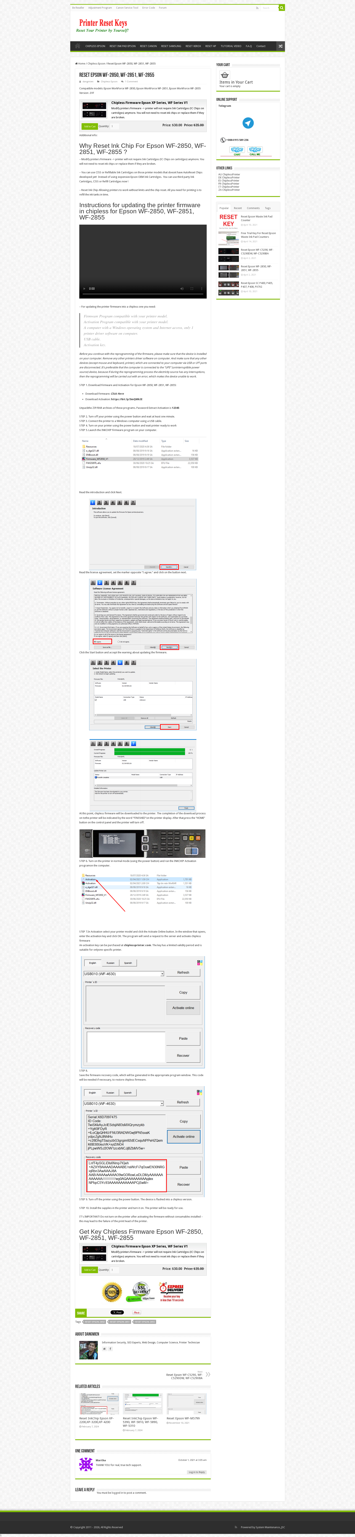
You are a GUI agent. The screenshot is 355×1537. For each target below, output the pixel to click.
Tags (268, 208)
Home (77, 45)
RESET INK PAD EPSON (123, 46)
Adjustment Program (100, 7)
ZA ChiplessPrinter (229, 189)
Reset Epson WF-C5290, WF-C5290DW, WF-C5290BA (184, 1375)
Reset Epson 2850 (95, 1322)
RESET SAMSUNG (171, 46)
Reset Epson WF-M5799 (183, 1418)
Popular (224, 208)
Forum (163, 7)
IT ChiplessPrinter (228, 186)
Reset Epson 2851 (120, 1322)
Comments (253, 208)
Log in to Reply (197, 1472)
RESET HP (210, 46)
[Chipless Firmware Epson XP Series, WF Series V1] (94, 109)
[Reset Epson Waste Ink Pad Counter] (228, 222)
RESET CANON (148, 46)
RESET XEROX (193, 46)
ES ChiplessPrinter (228, 180)
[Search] (282, 8)
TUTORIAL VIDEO (231, 46)
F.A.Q (249, 46)
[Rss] (257, 8)
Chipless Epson (96, 63)
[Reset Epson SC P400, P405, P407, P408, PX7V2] (228, 288)
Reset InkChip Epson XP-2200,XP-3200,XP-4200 (96, 1420)
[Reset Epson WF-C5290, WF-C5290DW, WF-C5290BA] (228, 255)
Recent (238, 208)
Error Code (148, 7)
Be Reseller (78, 7)
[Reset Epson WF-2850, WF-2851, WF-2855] (228, 272)
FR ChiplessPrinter (228, 183)
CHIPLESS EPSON (95, 46)
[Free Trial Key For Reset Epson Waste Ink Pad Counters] (228, 238)
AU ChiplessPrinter (229, 174)
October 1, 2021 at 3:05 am (192, 1460)
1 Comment (131, 81)
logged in (117, 1492)
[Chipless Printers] (103, 25)
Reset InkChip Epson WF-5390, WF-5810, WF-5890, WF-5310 (140, 1422)
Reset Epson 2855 (145, 1322)
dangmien (88, 81)
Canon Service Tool (127, 7)
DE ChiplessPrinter (229, 177)
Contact (260, 46)
